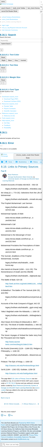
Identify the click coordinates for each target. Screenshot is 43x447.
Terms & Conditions (7, 437)
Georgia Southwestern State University (20, 177)
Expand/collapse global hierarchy (3, 162)
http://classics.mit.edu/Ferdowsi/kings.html (22, 366)
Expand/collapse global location (41, 161)
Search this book (5, 37)
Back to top (4, 398)
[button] (7, 125)
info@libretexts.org (23, 439)
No (12, 415)
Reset (3, 57)
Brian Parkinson (13, 174)
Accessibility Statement (21, 437)
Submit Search (6, 43)
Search (4, 444)
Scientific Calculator (10, 111)
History (35, 162)
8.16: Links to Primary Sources (21, 378)
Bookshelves (22, 162)
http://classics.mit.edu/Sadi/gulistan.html (21, 373)
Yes (5, 415)
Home (10, 162)
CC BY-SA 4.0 (11, 383)
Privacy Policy (33, 435)
